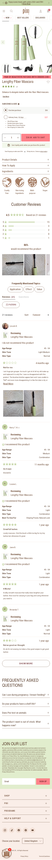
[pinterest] (25, 830)
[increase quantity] (18, 137)
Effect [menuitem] (29, 289)
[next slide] (49, 42)
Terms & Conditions (44, 856)
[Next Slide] (48, 264)
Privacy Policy (24, 856)
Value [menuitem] (39, 289)
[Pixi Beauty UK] (26, 11)
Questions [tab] (24, 298)
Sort (27, 315)
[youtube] (32, 830)
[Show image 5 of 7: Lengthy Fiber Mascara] (40, 68)
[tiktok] (11, 830)
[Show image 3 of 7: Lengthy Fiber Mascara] (17, 68)
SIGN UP (43, 781)
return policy (43, 151)
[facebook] (18, 830)
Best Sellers (23, 18)
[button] (26, 222)
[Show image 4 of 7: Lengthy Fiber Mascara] (29, 68)
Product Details (9, 159)
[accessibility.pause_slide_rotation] (6, 2)
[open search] (11, 11)
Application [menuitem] (15, 289)
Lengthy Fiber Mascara (21, 337)
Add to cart (35, 137)
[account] (40, 11)
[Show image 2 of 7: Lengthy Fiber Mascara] (6, 68)
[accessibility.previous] (3, 3)
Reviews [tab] (8, 298)
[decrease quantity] (4, 137)
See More (6, 97)
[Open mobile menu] (3, 11)
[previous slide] (3, 42)
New (7, 18)
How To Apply (8, 165)
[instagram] (4, 830)
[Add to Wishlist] (48, 82)
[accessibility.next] (49, 3)
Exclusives (40, 18)
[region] (26, 264)
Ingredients (7, 171)
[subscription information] (19, 104)
